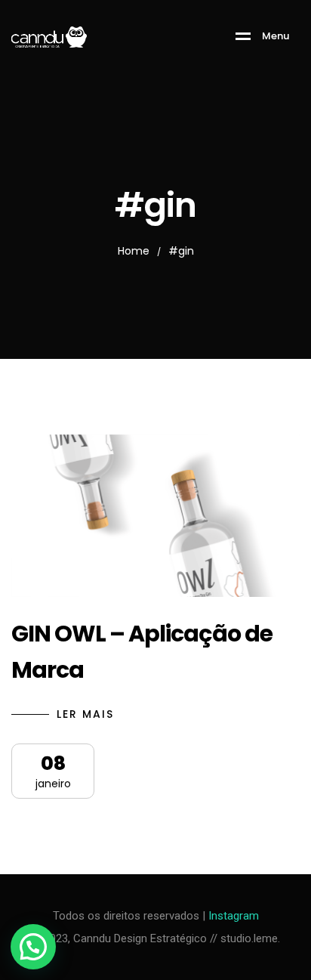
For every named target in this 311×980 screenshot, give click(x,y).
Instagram (233, 916)
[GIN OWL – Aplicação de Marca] (155, 515)
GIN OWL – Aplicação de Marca (142, 651)
